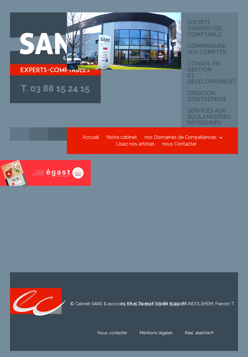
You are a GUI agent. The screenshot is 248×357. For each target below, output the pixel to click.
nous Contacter (179, 144)
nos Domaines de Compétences (181, 137)
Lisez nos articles (135, 144)
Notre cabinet (121, 137)
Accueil (91, 137)
